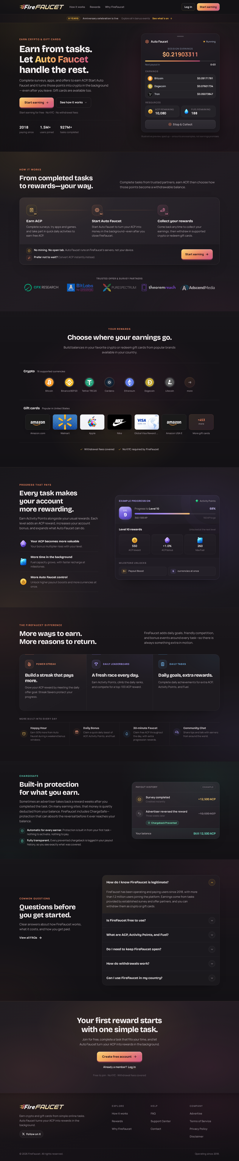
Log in (188, 7)
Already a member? (119, 1067)
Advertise (196, 1113)
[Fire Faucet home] (41, 7)
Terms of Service (200, 1121)
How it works (77, 7)
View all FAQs (30, 938)
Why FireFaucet (114, 7)
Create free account (117, 1056)
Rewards (95, 7)
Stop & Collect (182, 124)
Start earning (208, 7)
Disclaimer (196, 1136)
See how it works (71, 102)
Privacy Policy (198, 1129)
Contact (156, 1129)
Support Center (161, 1121)
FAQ (153, 1113)
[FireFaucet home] (41, 1107)
